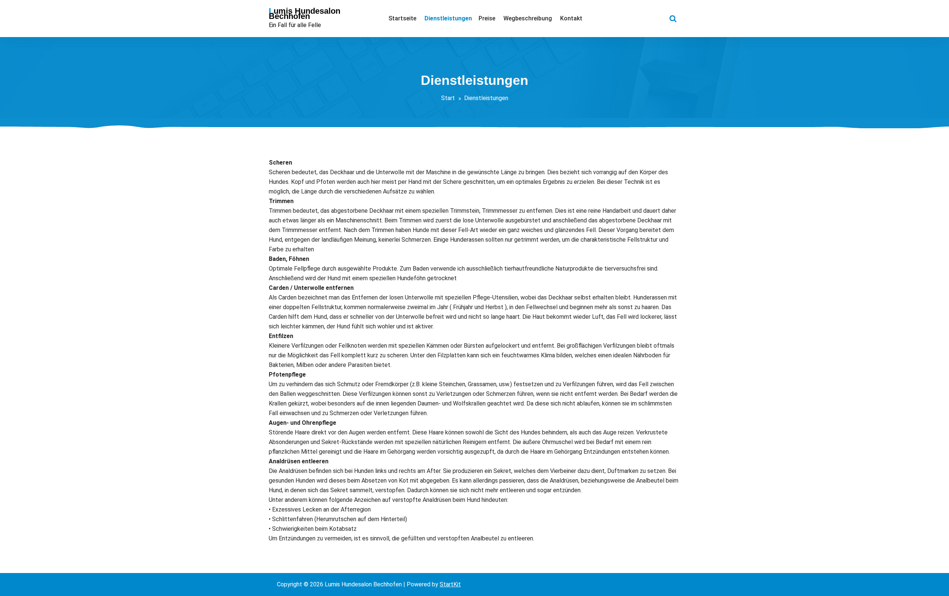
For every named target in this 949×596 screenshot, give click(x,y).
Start (448, 98)
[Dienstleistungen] (447, 18)
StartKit (450, 584)
